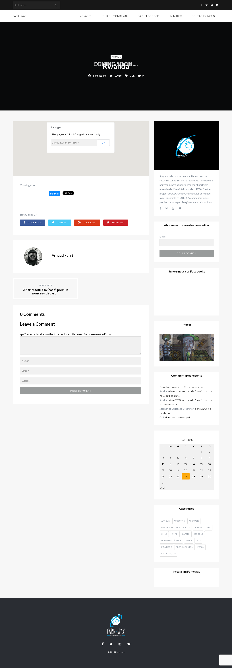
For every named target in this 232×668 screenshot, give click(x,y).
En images (175, 16)
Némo (189, 540)
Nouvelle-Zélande (171, 540)
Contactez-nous (203, 16)
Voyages (86, 16)
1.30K (132, 75)
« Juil (162, 488)
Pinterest (118, 222)
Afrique (116, 57)
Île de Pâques (168, 553)
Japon (185, 534)
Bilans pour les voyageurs (175, 527)
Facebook (35, 222)
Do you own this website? (65, 142)
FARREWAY (19, 16)
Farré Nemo (167, 387)
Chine (164, 534)
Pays (198, 540)
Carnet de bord (148, 16)
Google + (90, 222)
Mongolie (198, 534)
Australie (194, 521)
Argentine (179, 521)
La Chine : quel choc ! (193, 387)
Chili (208, 527)
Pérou (200, 547)
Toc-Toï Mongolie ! (181, 417)
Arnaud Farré (62, 255)
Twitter (62, 222)
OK (103, 142)
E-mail (163, 236)
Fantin (174, 534)
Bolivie (198, 527)
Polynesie (166, 547)
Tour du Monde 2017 (114, 16)
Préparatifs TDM (184, 547)
